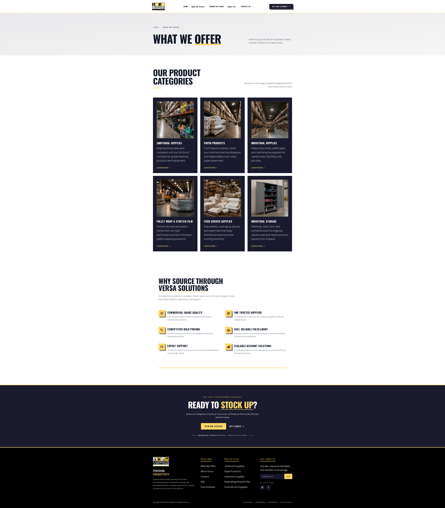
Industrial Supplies (234, 476)
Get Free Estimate (279, 6)
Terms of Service (286, 502)
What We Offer (198, 7)
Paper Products (232, 471)
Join (288, 476)
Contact (205, 476)
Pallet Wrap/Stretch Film (237, 481)
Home (186, 6)
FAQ (203, 481)
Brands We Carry (216, 6)
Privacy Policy (248, 502)
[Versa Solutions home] (158, 6)
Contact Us (245, 6)
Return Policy (273, 502)
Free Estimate (208, 487)
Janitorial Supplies (234, 466)
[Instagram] (262, 487)
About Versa (207, 471)
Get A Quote (235, 426)
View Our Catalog (213, 426)
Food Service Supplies (236, 487)
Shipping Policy (260, 502)
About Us (231, 7)
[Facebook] (268, 487)
